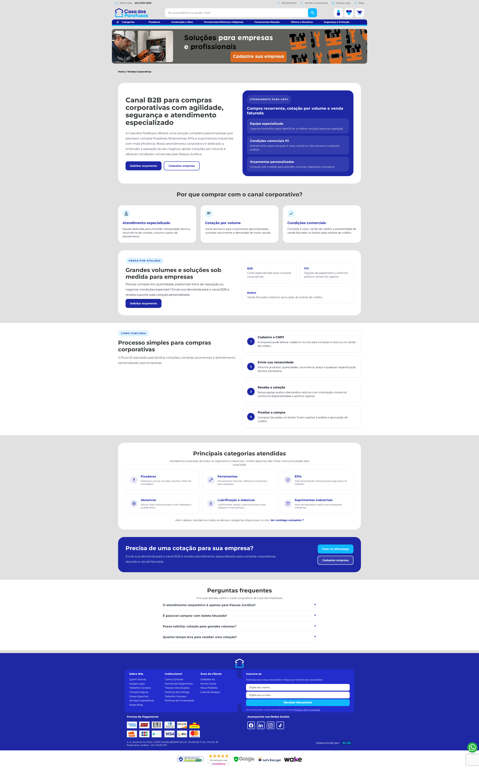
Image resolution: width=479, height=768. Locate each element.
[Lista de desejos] (348, 13)
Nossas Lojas (343, 2)
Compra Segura (138, 692)
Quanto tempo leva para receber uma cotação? (200, 637)
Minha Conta (208, 683)
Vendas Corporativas (316, 2)
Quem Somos (137, 679)
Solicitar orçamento (143, 166)
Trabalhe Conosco (140, 687)
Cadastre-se (207, 679)
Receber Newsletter (298, 702)
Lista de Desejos (210, 692)
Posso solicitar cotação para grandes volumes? (199, 626)
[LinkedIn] (261, 725)
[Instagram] (270, 725)
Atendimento (289, 2)
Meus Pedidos (208, 687)
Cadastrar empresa (182, 166)
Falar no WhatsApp (335, 549)
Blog (361, 2)
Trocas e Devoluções (177, 687)
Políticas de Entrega (177, 692)
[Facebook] (251, 725)
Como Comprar (174, 679)
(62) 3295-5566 (143, 2)
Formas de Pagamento (179, 683)
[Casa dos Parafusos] (131, 12)
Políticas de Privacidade (179, 700)
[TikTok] (280, 725)
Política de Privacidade (307, 709)
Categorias (128, 22)
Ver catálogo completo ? (287, 520)
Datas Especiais (138, 696)
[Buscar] (312, 12)
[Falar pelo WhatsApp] (472, 747)
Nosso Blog (136, 704)
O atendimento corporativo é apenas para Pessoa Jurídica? (209, 605)
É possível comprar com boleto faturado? (195, 616)
